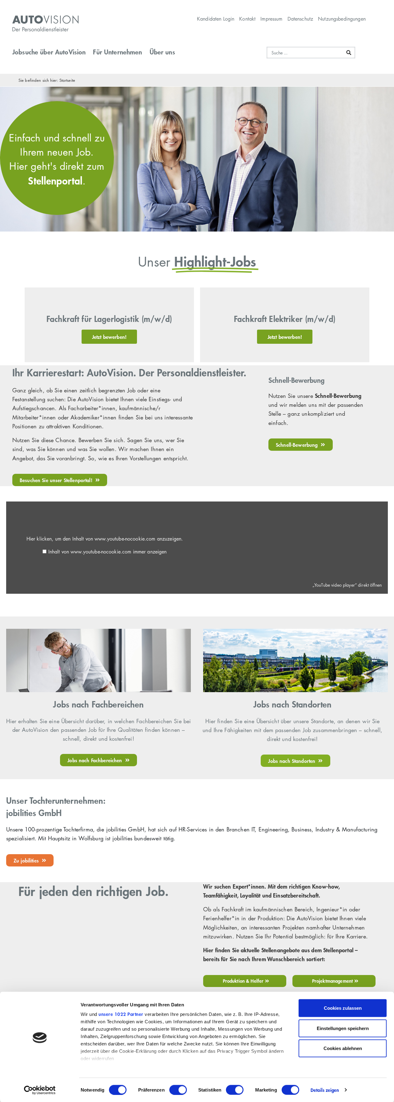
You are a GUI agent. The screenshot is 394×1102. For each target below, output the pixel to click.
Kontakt (247, 18)
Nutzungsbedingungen (342, 18)
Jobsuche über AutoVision (49, 51)
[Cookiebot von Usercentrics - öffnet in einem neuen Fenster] (40, 1090)
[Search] (349, 52)
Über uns (162, 51)
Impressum (271, 18)
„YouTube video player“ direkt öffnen (347, 585)
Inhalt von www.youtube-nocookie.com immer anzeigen (107, 551)
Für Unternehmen (117, 51)
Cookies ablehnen (343, 1048)
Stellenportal (55, 180)
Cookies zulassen (343, 1008)
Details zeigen (325, 1090)
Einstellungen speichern (343, 1028)
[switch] (178, 1090)
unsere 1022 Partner (120, 1014)
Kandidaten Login (215, 18)
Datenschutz (300, 18)
